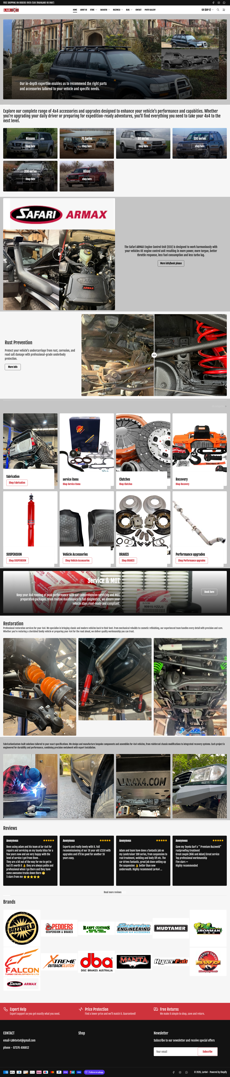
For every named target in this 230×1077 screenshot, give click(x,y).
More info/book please (171, 263)
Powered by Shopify (218, 1072)
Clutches (124, 479)
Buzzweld (116, 10)
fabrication (12, 477)
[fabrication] (30, 449)
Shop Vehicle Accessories (77, 560)
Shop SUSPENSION (17, 560)
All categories (218, 406)
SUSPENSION (14, 554)
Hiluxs (86, 171)
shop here (143, 146)
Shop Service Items (71, 484)
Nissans (30, 139)
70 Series (86, 139)
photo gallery (150, 10)
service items (71, 479)
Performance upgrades (190, 554)
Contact (138, 10)
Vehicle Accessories (75, 554)
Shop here (30, 146)
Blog (128, 10)
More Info (12, 367)
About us (83, 10)
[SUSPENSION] (30, 527)
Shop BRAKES (128, 560)
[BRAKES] (143, 527)
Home (75, 10)
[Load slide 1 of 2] (190, 37)
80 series (143, 139)
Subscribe (207, 1051)
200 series (30, 171)
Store (92, 10)
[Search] (218, 10)
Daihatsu (103, 10)
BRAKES (124, 554)
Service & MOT (104, 580)
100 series (200, 139)
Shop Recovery (182, 484)
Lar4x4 (205, 1072)
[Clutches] (143, 449)
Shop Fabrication (17, 482)
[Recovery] (199, 449)
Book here (209, 592)
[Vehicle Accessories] (87, 527)
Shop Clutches (125, 484)
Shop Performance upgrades (191, 560)
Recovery (182, 479)
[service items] (87, 449)
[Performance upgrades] (199, 527)
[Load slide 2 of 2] (190, 59)
